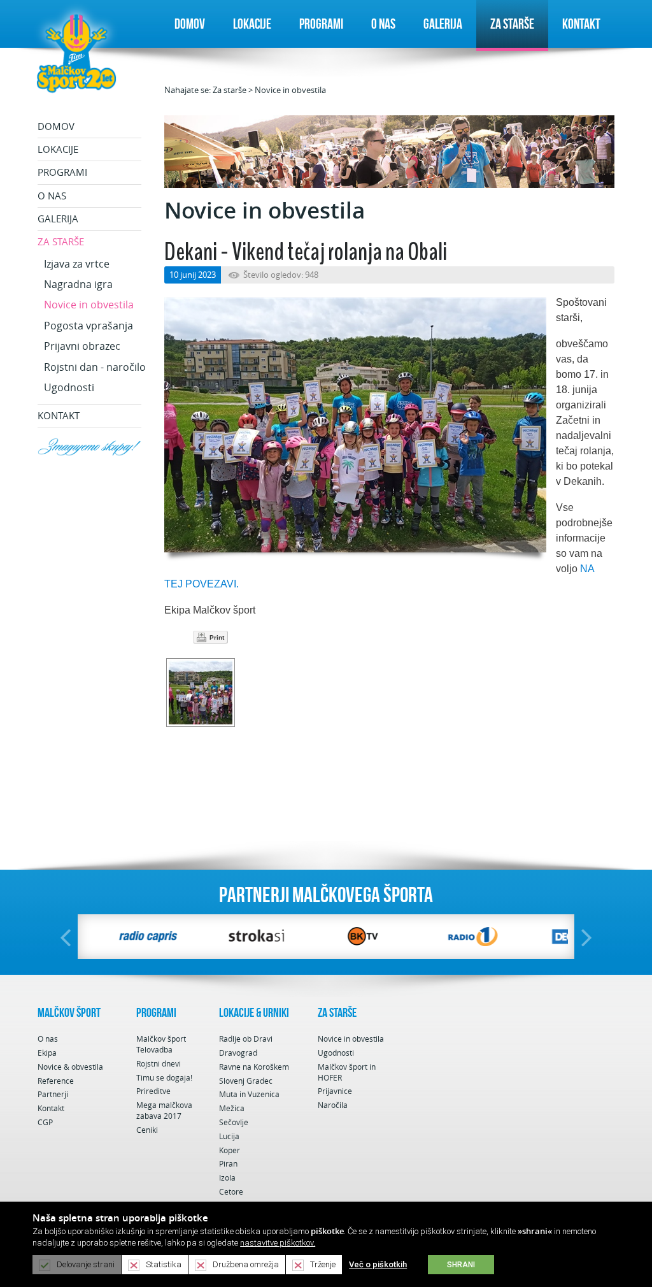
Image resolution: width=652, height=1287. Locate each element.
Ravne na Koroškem (254, 1066)
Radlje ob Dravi (246, 1038)
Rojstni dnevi (158, 1063)
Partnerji (53, 1094)
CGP (45, 1122)
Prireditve (153, 1091)
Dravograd (238, 1052)
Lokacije (252, 23)
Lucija (229, 1136)
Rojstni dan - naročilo (95, 367)
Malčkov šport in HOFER (347, 1072)
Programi (321, 23)
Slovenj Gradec (246, 1080)
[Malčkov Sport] (76, 52)
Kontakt (581, 23)
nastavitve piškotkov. (277, 1242)
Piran (228, 1163)
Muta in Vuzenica (249, 1094)
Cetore (231, 1191)
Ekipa (47, 1052)
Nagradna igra (78, 284)
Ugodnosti (69, 387)
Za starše (512, 23)
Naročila (333, 1105)
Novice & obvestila (70, 1066)
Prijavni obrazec (82, 346)
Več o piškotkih (378, 1264)
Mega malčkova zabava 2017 (164, 1110)
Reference (56, 1080)
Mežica (231, 1108)
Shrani (461, 1264)
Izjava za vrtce (77, 264)
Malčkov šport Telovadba (161, 1044)
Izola (227, 1177)
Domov (189, 23)
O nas (383, 23)
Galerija (442, 23)
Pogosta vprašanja (88, 326)
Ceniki (147, 1130)
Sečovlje (233, 1122)
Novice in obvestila (290, 90)
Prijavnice (335, 1091)
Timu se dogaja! (164, 1077)
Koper (229, 1150)
